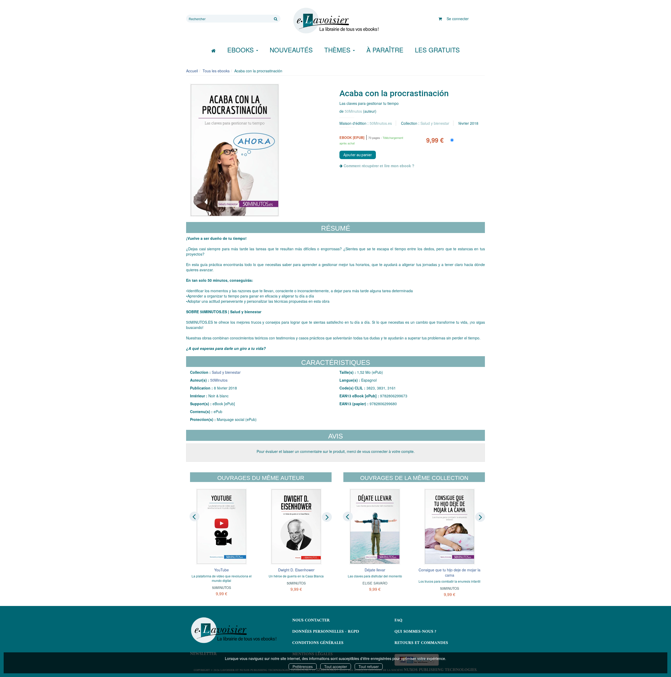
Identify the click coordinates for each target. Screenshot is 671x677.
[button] (234, 150)
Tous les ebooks (216, 70)
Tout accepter (335, 666)
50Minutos (353, 111)
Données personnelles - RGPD (325, 631)
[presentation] (194, 516)
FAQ (398, 620)
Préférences (303, 666)
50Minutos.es (381, 123)
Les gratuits (437, 49)
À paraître (384, 49)
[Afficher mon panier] (440, 18)
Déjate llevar (375, 569)
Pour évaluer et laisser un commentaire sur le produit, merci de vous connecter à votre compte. (336, 451)
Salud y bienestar (434, 123)
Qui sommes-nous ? (415, 631)
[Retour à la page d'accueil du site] (335, 20)
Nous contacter (311, 620)
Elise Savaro (374, 583)
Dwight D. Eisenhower (296, 569)
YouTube (221, 569)
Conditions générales (317, 643)
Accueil (192, 70)
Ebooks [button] (241, 49)
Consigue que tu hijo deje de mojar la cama (449, 572)
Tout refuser (369, 666)
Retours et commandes (421, 643)
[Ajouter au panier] (357, 155)
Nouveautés (291, 49)
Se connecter (458, 18)
